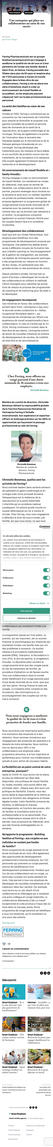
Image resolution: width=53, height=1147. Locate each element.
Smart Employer (15, 12)
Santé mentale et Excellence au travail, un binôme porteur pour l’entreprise (14, 1089)
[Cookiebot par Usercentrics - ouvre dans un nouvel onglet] (39, 527)
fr (50, 2)
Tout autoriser (26, 611)
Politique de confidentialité (35, 1125)
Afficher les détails (37, 603)
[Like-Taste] (4, 944)
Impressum (30, 1130)
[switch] (46, 579)
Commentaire (8, 961)
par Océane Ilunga (9, 39)
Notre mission (13, 1139)
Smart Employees (14, 1134)
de (47, 2)
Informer (11, 1125)
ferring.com (8, 923)
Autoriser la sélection (26, 618)
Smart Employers (14, 1130)
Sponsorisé (29, 12)
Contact (29, 1134)
